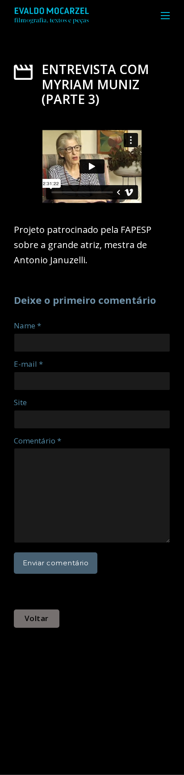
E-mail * (28, 364)
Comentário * (37, 440)
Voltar (37, 618)
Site (20, 402)
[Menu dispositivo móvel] (165, 15)
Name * (27, 325)
